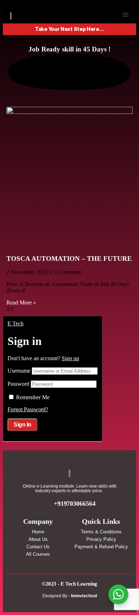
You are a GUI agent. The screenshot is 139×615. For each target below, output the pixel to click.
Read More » (21, 303)
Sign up (70, 358)
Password (18, 384)
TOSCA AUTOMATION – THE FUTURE (69, 258)
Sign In (22, 425)
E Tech (15, 323)
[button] (125, 15)
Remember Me (33, 397)
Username (18, 371)
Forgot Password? (27, 409)
